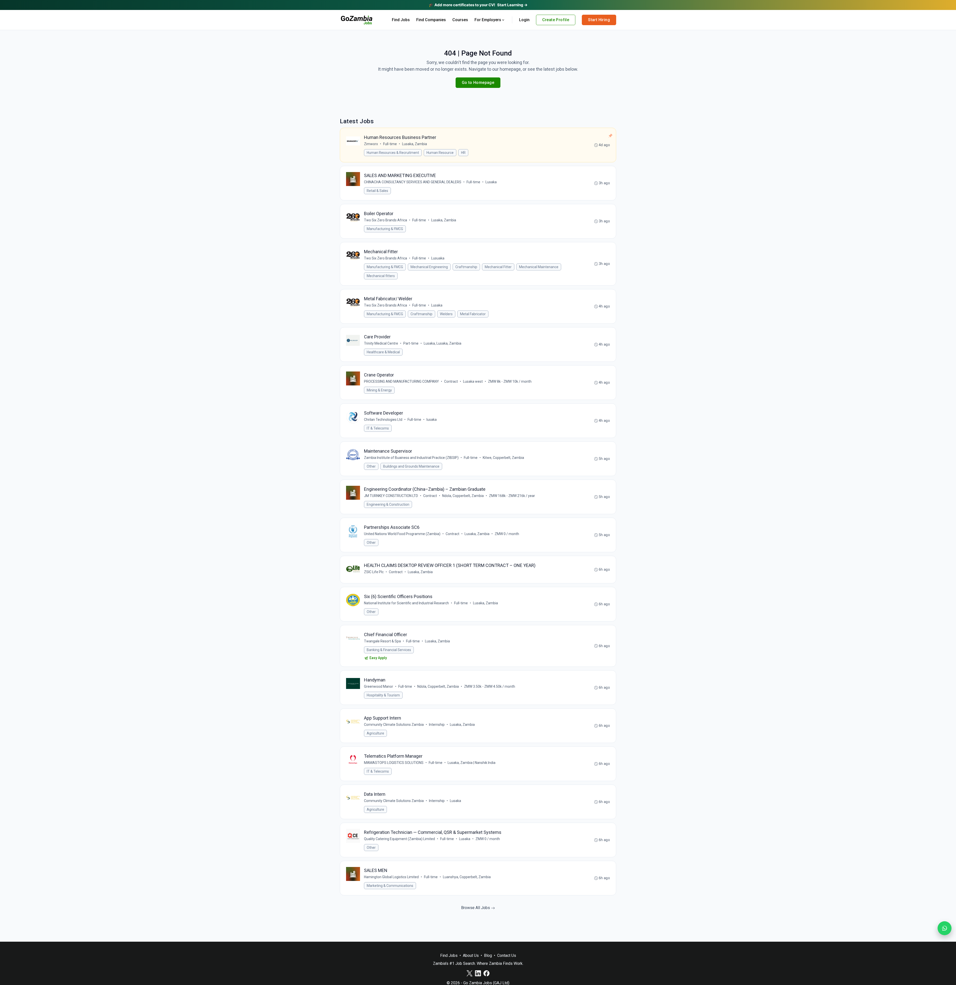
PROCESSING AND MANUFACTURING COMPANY (401, 381)
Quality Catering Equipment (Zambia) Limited (399, 839)
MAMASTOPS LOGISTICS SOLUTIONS (393, 763)
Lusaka (491, 182)
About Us (471, 955)
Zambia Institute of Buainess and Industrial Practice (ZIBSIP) (411, 458)
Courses (460, 19)
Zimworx (371, 144)
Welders (446, 314)
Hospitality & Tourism (383, 695)
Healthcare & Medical (383, 352)
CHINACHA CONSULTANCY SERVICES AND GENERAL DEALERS (412, 182)
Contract (451, 381)
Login (524, 19)
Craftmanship (466, 267)
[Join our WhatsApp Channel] (945, 928)
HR (463, 153)
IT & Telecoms (378, 428)
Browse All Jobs (476, 907)
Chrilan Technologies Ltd (383, 420)
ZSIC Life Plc (374, 572)
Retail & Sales (377, 191)
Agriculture (375, 733)
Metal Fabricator (473, 314)
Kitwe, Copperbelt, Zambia (503, 458)
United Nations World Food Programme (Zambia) (402, 534)
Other (371, 466)
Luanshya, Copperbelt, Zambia (467, 877)
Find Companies (431, 19)
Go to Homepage (478, 82)
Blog (488, 955)
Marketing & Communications (390, 886)
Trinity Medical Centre (381, 343)
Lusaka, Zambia (414, 144)
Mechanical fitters (381, 276)
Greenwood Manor (378, 686)
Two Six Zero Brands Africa (385, 220)
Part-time (410, 343)
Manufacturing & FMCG (385, 229)
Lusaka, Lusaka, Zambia (442, 343)
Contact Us (506, 955)
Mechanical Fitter (498, 267)
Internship (437, 725)
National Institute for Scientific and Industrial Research (406, 603)
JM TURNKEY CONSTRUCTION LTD (391, 496)
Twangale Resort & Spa (382, 641)
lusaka (431, 420)
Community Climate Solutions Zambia (394, 725)
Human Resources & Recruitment (393, 153)
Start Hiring (599, 19)
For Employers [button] (488, 19)
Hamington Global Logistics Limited (391, 877)
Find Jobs (401, 19)
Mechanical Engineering (429, 267)
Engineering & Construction (388, 504)
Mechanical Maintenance (538, 267)
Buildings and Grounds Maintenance (411, 466)
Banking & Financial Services (389, 650)
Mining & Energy (379, 390)
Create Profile (555, 19)
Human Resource (440, 153)
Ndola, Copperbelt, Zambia (463, 496)
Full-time (390, 144)
